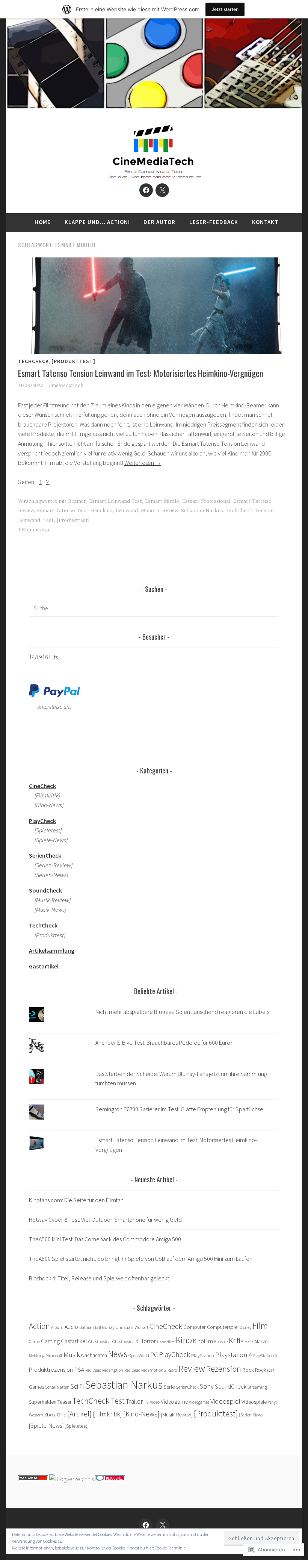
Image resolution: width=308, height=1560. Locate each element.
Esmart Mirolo (162, 501)
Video (155, 1402)
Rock (248, 1369)
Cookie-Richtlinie (170, 1548)
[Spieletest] (45, 830)
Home (43, 221)
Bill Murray (105, 1327)
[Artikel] (79, 1413)
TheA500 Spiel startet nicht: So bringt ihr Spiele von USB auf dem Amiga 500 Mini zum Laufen (140, 1258)
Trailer (134, 1401)
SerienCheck (187, 1387)
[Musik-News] (47, 909)
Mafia (249, 1341)
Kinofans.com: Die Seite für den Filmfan (76, 1200)
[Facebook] (146, 190)
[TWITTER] (162, 1525)
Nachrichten (94, 1355)
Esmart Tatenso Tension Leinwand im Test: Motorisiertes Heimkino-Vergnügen (140, 373)
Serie (169, 1386)
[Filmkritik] (44, 795)
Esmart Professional (206, 501)
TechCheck (33, 361)
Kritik (236, 1340)
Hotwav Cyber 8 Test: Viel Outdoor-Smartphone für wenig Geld (105, 1219)
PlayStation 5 (265, 1355)
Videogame (174, 1401)
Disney (245, 1327)
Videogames (199, 1402)
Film (260, 1325)
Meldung (36, 1355)
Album (57, 1327)
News (117, 1353)
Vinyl (272, 1402)
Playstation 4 (233, 1354)
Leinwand (127, 511)
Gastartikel (74, 1341)
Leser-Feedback (213, 221)
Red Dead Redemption (104, 1370)
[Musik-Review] (50, 900)
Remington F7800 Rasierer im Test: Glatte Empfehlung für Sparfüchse (179, 1109)
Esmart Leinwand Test (115, 501)
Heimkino (101, 511)
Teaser (64, 1402)
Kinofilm (203, 1341)
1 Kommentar (34, 530)
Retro (172, 1370)
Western (36, 1415)
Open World (138, 1355)
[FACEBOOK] (145, 1525)
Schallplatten (57, 1387)
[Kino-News (45, 805)
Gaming (50, 1341)
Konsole (221, 1341)
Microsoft (53, 1355)
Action (39, 1326)
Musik (71, 1354)
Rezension (223, 1368)
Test (48, 520)
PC (154, 1355)
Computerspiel (223, 1327)
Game (34, 1341)
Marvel (262, 1341)
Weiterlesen (142, 462)
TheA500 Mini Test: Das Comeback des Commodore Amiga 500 (105, 1239)
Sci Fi (77, 1386)
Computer (194, 1327)
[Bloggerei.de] (110, 1479)
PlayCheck (174, 1354)
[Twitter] (162, 190)
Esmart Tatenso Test (62, 511)
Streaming (257, 1387)
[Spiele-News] (46, 1425)
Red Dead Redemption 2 (145, 1370)
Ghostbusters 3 (125, 1341)
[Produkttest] (73, 361)
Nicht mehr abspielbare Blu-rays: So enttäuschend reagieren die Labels (182, 1011)
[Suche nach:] (154, 608)
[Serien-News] (48, 875)
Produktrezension (51, 1369)
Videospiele (254, 1401)
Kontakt (265, 221)
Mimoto (150, 511)
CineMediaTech (65, 386)
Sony (207, 1386)
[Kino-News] (141, 1413)
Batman (86, 1327)
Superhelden (42, 1401)
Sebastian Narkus (202, 511)
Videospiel (225, 1401)
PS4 (79, 1369)
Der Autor (159, 221)
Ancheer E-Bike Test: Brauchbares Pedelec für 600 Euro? (164, 1042)
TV (146, 1402)
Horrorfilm (166, 1341)
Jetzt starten (225, 9)
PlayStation (202, 1355)
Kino (184, 1340)
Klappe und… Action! (97, 221)
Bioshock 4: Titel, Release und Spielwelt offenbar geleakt (99, 1278)
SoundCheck (230, 1386)
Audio (71, 1326)
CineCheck (165, 1326)
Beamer (77, 501)
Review (170, 511)
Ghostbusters (99, 1341)
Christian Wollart (132, 1327)
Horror (147, 1341)
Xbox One (55, 1414)
